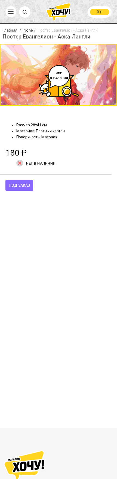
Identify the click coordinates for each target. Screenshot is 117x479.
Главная (10, 30)
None (28, 30)
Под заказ (19, 185)
